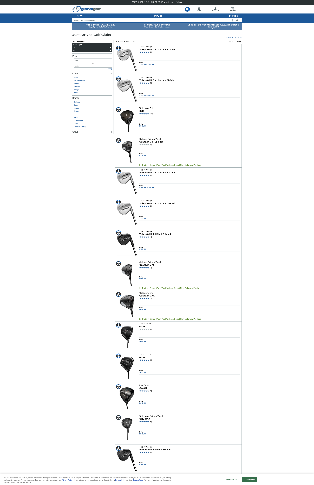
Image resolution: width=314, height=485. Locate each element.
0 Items (233, 11)
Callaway (77, 102)
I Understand (250, 479)
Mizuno (76, 108)
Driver (76, 77)
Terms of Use (138, 480)
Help (199, 11)
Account (215, 11)
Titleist (76, 123)
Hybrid (76, 83)
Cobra (76, 105)
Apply (110, 69)
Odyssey (77, 111)
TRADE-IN (157, 16)
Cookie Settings (232, 479)
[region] (157, 479)
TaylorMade (78, 120)
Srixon (76, 117)
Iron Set (77, 86)
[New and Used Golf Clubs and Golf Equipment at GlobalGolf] (86, 11)
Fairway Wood (79, 80)
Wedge (76, 90)
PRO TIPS (233, 16)
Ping (75, 114)
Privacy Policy (67, 480)
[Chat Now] (187, 9)
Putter (76, 93)
